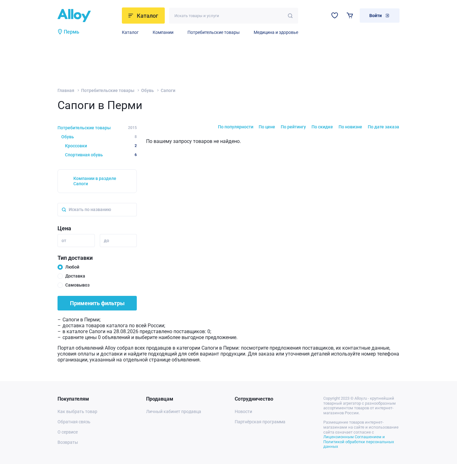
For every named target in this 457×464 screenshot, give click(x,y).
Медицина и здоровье (276, 32)
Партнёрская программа (260, 421)
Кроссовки (101, 145)
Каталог (130, 32)
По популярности (235, 126)
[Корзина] (350, 15)
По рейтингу (293, 126)
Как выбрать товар (77, 411)
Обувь (147, 90)
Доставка (75, 275)
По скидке (322, 126)
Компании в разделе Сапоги (94, 181)
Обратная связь (74, 421)
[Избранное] (334, 15)
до (106, 240)
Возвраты (68, 442)
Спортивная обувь (101, 154)
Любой (72, 266)
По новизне (350, 126)
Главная (66, 90)
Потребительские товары (213, 32)
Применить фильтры (97, 303)
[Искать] (290, 15)
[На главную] (88, 15)
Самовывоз (77, 285)
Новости (243, 411)
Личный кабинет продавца (173, 411)
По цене (267, 126)
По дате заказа (383, 126)
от (64, 240)
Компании (163, 32)
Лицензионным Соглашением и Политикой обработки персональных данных (358, 441)
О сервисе (68, 432)
